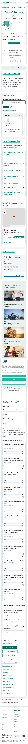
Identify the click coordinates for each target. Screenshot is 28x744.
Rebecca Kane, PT (7, 660)
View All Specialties (8, 643)
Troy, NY (14, 33)
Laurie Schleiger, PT (8, 672)
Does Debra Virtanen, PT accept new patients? (13, 627)
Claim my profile (14, 394)
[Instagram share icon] (18, 736)
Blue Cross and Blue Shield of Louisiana (13, 153)
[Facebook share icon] (15, 736)
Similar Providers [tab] (10, 648)
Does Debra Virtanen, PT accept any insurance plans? (13, 620)
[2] (12, 60)
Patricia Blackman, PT (8, 669)
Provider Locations (15, 68)
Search (18, 2)
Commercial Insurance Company (11, 164)
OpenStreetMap (17, 226)
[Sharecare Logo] (10, 2)
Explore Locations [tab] (10, 652)
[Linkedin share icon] (20, 736)
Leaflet (11, 226)
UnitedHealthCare (9, 187)
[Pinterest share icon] (25, 736)
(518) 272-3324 (20, 237)
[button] (23, 440)
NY (24, 7)
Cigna (5, 159)
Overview (5, 68)
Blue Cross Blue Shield (11, 183)
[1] (10, 60)
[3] (15, 60)
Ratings (24, 68)
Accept (14, 379)
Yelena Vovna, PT (7, 666)
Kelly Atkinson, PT (7, 681)
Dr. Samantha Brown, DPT (9, 687)
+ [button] (4, 210)
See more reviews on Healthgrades (14, 276)
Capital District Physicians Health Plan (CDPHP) (12, 171)
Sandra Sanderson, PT (8, 694)
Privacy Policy (15, 370)
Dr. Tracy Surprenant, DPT (9, 663)
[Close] (25, 359)
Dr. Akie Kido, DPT (7, 678)
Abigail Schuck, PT (7, 675)
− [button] (4, 212)
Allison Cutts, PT (7, 691)
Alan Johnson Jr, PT (8, 684)
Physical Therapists (16, 7)
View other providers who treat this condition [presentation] (12, 130)
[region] (14, 372)
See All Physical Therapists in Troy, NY (12, 699)
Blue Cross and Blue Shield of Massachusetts (13, 193)
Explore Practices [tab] (10, 656)
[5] (20, 60)
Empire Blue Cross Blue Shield (11, 177)
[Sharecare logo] (14, 735)
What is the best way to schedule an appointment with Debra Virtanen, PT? (13, 612)
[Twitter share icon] (23, 736)
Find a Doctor (5, 7)
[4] (18, 60)
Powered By (4, 702)
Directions (9, 237)
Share (20, 22)
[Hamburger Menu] (4, 2)
